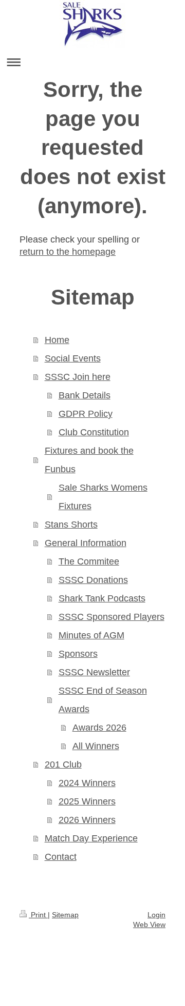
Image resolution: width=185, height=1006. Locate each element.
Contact (61, 857)
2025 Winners (87, 801)
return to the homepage (68, 252)
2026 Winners (87, 820)
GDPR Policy (86, 414)
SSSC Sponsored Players (111, 617)
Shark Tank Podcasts (102, 598)
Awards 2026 (99, 727)
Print (38, 915)
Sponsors (78, 654)
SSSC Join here (77, 377)
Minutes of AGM (91, 635)
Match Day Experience (91, 838)
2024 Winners (87, 783)
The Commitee (89, 561)
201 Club (63, 764)
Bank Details (84, 395)
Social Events (73, 358)
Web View (149, 924)
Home (57, 340)
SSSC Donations (93, 580)
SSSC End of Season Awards (103, 700)
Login (156, 915)
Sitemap (65, 915)
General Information (85, 543)
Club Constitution (94, 432)
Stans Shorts (71, 524)
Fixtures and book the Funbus (89, 460)
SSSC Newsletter (94, 672)
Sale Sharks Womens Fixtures (103, 496)
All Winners (95, 746)
